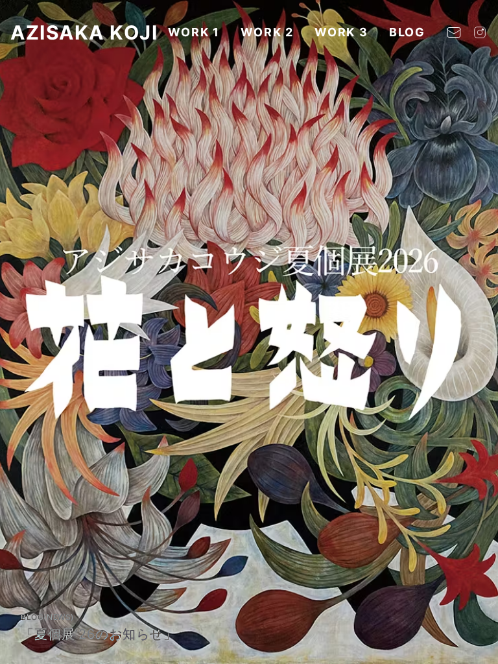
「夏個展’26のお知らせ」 (99, 634)
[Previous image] (23, 332)
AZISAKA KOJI (84, 32)
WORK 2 (267, 32)
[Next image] (475, 332)
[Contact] (454, 32)
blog (407, 32)
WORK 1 (194, 32)
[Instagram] (480, 32)
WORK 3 (341, 32)
